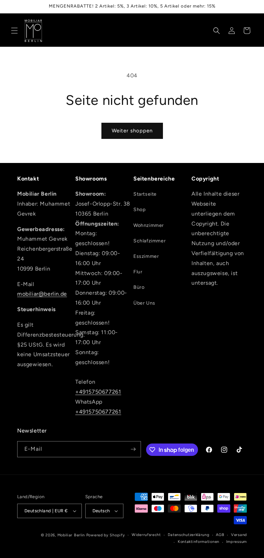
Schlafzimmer (149, 241)
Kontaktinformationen (198, 541)
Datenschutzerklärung (188, 535)
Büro (138, 287)
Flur (137, 272)
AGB (220, 535)
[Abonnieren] (133, 449)
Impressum (236, 541)
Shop (139, 209)
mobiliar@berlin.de (42, 294)
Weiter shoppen (132, 131)
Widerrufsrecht (146, 535)
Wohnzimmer (148, 225)
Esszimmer (146, 256)
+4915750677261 (98, 392)
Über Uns (144, 303)
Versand (239, 535)
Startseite (145, 194)
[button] (14, 30)
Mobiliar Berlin (71, 535)
